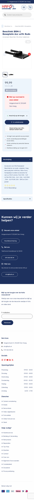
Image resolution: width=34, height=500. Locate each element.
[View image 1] (5, 74)
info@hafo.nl (9, 274)
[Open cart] (30, 7)
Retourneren (7, 440)
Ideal (5, 422)
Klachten (6, 450)
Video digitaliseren (9, 412)
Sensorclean (7, 408)
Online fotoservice (9, 419)
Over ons (6, 457)
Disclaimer (6, 468)
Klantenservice (8, 433)
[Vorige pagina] (2, 26)
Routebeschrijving (10, 241)
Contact (5, 454)
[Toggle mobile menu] (23, 7)
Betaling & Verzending (10, 436)
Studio (5, 405)
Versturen (7, 323)
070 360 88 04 (9, 257)
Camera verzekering (9, 401)
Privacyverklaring (8, 471)
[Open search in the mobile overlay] (17, 14)
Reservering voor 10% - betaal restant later (17, 128)
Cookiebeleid (7, 464)
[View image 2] (11, 74)
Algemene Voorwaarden (11, 461)
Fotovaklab (7, 415)
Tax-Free (6, 447)
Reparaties (6, 443)
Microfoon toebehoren (9, 26)
